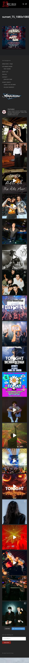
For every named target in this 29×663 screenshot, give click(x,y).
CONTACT (4, 77)
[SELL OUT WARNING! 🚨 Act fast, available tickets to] (14, 588)
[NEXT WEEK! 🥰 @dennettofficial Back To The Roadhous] (14, 410)
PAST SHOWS (7, 69)
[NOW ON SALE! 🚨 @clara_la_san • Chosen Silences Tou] (14, 511)
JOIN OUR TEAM (8, 79)
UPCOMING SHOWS (7, 66)
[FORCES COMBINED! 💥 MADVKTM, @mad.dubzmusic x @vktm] (14, 613)
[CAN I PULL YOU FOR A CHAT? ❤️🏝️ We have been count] (14, 333)
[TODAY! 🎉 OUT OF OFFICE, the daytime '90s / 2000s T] (14, 384)
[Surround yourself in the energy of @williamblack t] (14, 435)
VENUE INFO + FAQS (7, 64)
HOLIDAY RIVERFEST (9, 87)
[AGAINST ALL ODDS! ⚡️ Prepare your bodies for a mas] (14, 206)
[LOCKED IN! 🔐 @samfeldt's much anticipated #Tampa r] (14, 231)
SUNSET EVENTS (6, 82)
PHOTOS (4, 74)
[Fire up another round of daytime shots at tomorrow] (14, 460)
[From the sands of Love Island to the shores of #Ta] (14, 129)
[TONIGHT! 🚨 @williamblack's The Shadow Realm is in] (14, 359)
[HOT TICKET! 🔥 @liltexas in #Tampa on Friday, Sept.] (14, 257)
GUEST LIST (5, 71)
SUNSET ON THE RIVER (10, 84)
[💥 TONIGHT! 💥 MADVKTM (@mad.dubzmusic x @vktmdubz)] (14, 486)
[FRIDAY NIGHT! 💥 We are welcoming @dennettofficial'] (14, 180)
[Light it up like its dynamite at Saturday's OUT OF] (14, 562)
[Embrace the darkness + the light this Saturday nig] (14, 537)
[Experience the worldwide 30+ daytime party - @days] (14, 308)
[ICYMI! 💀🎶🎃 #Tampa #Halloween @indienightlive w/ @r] (14, 282)
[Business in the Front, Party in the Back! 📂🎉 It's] (14, 155)
